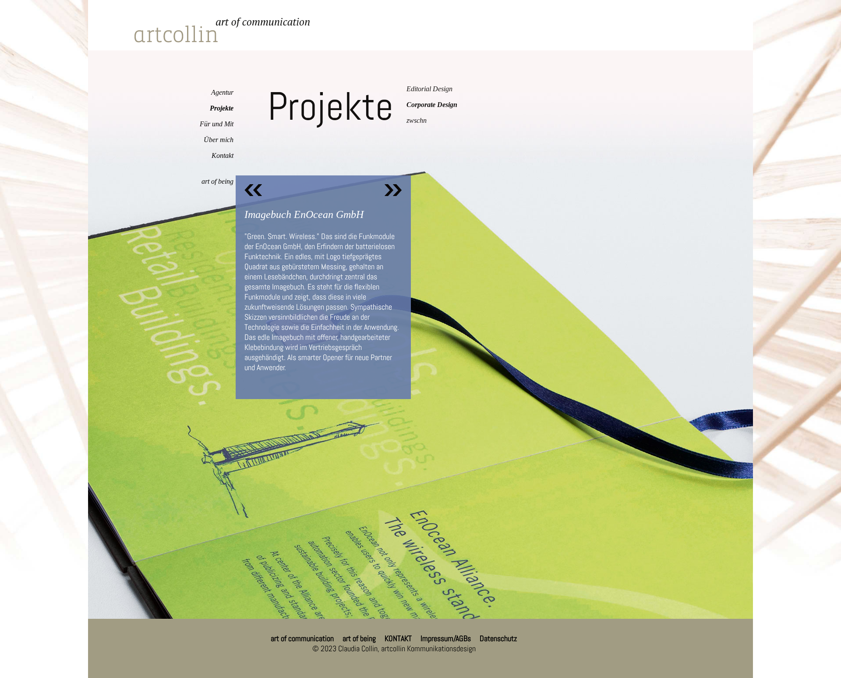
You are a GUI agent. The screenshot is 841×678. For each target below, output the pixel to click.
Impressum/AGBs (445, 638)
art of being (217, 181)
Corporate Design (431, 104)
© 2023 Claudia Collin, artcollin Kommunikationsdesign (394, 648)
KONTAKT (398, 638)
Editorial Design (429, 89)
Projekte (221, 108)
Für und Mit (216, 124)
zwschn (416, 120)
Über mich (218, 139)
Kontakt (222, 155)
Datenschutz (498, 638)
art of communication (302, 638)
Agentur (222, 92)
